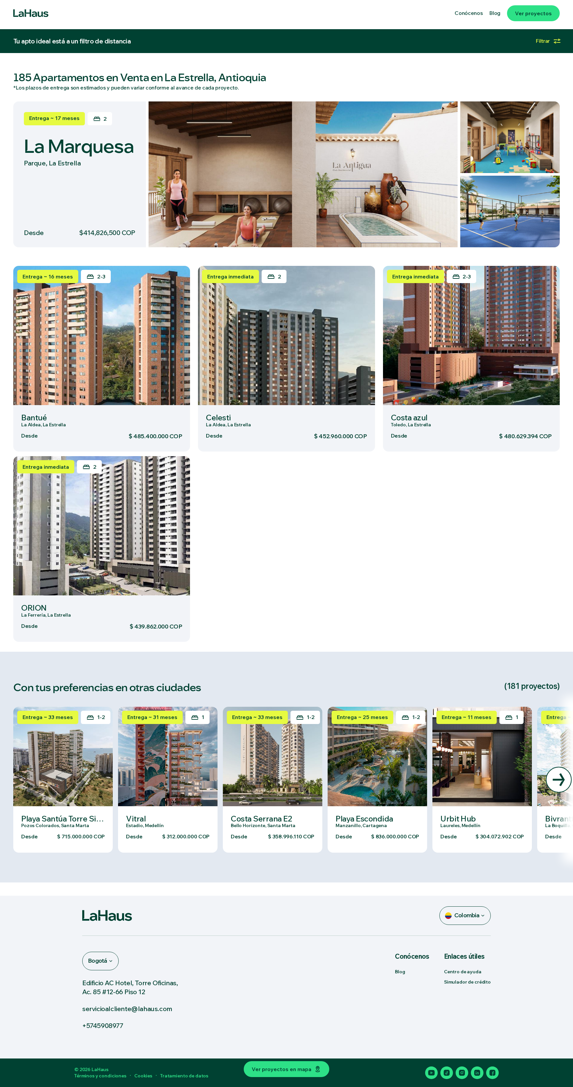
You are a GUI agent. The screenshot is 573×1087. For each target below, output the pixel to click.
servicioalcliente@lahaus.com (127, 1008)
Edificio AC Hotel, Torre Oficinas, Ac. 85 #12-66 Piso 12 (130, 987)
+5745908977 (102, 1025)
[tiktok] (446, 1072)
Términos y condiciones (100, 1076)
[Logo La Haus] (30, 13)
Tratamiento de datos (184, 1076)
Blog (400, 972)
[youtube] (431, 1072)
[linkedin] (477, 1072)
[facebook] (492, 1072)
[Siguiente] (558, 779)
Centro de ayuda (462, 972)
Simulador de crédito (467, 982)
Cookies (143, 1076)
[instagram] (462, 1072)
